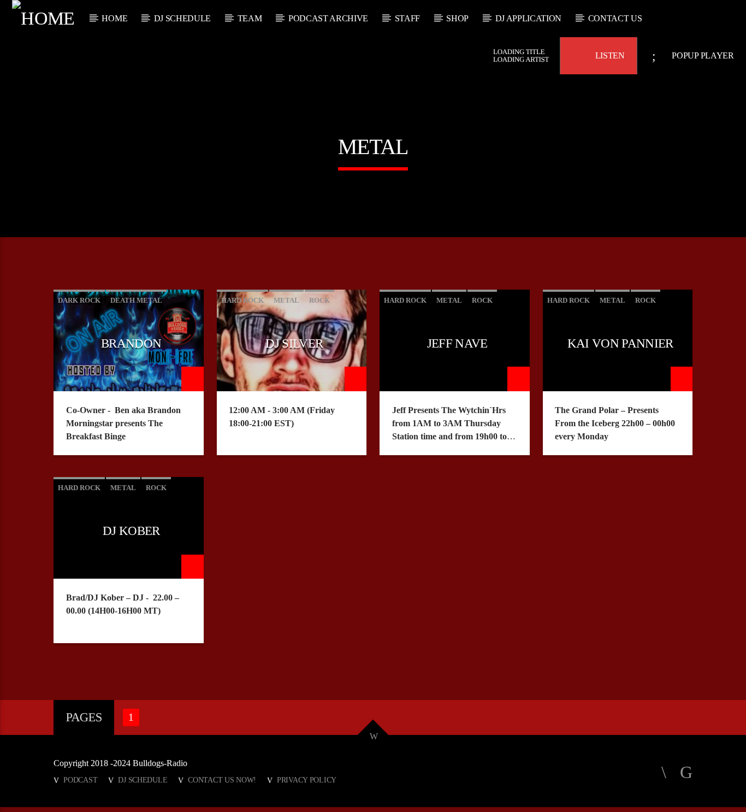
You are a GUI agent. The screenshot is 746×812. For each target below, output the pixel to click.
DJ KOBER (131, 531)
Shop (457, 18)
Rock (319, 300)
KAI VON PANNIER (620, 343)
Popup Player (702, 55)
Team (250, 18)
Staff (407, 18)
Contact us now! (222, 779)
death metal (136, 300)
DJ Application (528, 18)
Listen (609, 55)
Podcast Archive (328, 18)
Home (114, 18)
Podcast (80, 779)
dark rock (79, 300)
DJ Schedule (182, 18)
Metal (286, 300)
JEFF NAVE (457, 343)
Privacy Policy (306, 779)
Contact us (615, 18)
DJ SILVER (294, 343)
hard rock (242, 300)
